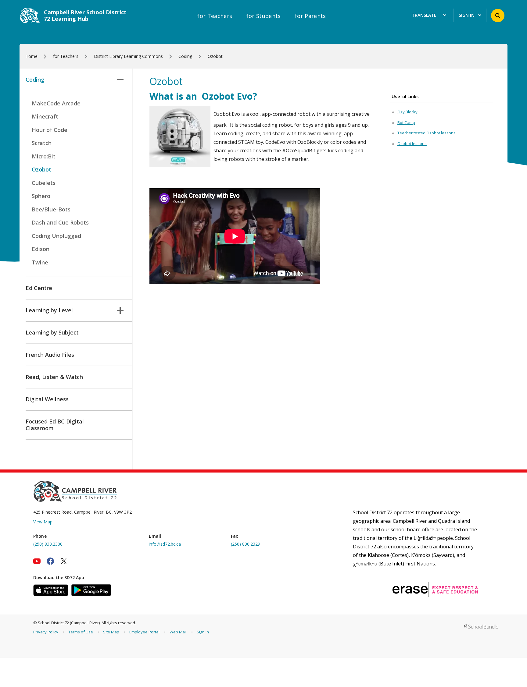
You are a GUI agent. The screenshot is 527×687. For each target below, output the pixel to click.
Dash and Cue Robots (60, 222)
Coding (35, 79)
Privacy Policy (45, 632)
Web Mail (178, 632)
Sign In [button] (467, 15)
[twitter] (63, 561)
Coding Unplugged (56, 235)
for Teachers (214, 15)
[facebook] (50, 561)
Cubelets (44, 182)
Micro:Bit (44, 156)
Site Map (111, 632)
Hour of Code (49, 129)
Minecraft (45, 116)
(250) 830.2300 (48, 544)
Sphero (41, 196)
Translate (424, 15)
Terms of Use (80, 632)
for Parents (310, 15)
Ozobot (41, 169)
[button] (497, 15)
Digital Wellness (47, 399)
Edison (40, 249)
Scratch (42, 143)
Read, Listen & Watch (54, 377)
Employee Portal (144, 632)
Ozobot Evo (227, 96)
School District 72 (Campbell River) (69, 622)
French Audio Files (50, 354)
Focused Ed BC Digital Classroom (55, 425)
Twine (40, 262)
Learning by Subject (52, 332)
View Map (42, 522)
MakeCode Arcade (56, 103)
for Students (263, 15)
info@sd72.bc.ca (165, 544)
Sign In (203, 632)
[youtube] (37, 561)
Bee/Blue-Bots (51, 209)
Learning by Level (49, 310)
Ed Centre (39, 288)
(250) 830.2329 (245, 544)
